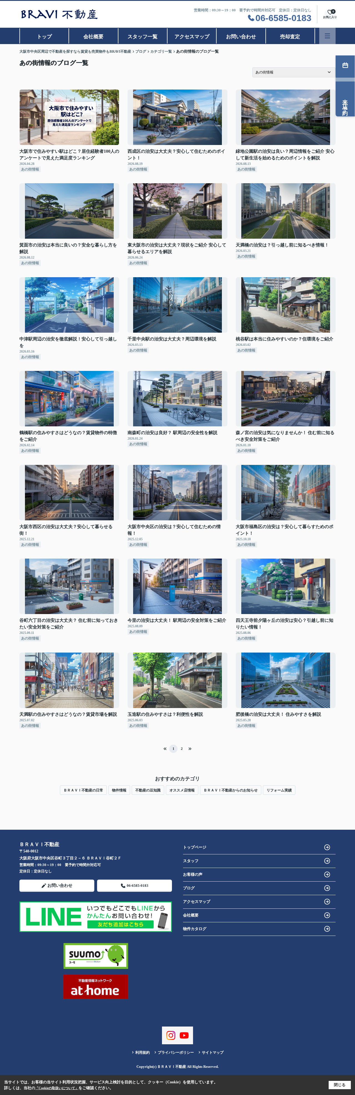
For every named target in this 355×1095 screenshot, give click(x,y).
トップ (44, 36)
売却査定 (290, 36)
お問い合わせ (241, 36)
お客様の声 (192, 874)
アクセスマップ (191, 36)
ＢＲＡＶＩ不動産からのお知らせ (231, 790)
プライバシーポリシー (176, 1052)
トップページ (194, 847)
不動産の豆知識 (148, 790)
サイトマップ (213, 1052)
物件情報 (119, 790)
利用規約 (142, 1052)
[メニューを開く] (327, 35)
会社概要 (93, 36)
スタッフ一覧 (143, 36)
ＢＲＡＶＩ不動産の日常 (83, 790)
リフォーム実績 (279, 790)
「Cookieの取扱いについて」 (56, 1088)
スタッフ (191, 861)
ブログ (189, 888)
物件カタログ (194, 929)
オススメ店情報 (182, 790)
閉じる (340, 1085)
